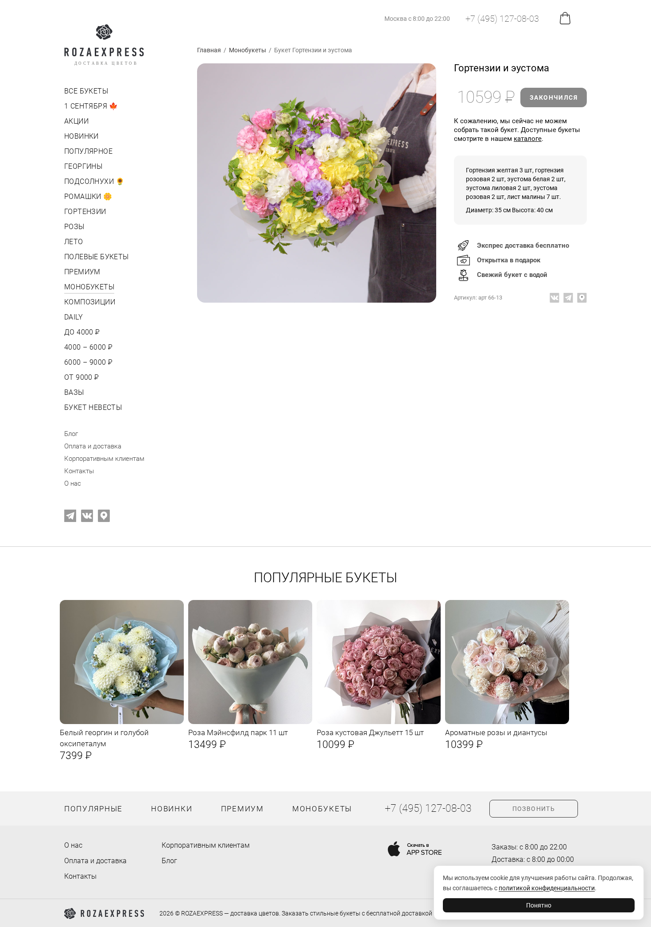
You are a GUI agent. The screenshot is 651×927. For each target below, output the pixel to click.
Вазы (74, 392)
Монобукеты (89, 287)
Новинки (81, 136)
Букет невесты (93, 407)
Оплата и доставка (92, 446)
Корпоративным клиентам (104, 459)
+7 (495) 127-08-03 (502, 18)
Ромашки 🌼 (88, 196)
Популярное (88, 151)
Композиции (89, 302)
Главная (209, 50)
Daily (73, 317)
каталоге (528, 139)
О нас (72, 483)
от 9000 (80, 377)
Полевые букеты (96, 257)
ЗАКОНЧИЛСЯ (553, 97)
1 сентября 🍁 (91, 106)
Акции (76, 121)
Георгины (83, 166)
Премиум (82, 272)
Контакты (79, 471)
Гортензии (85, 211)
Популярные (93, 808)
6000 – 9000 (87, 362)
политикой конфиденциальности (547, 888)
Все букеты (86, 91)
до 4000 (81, 332)
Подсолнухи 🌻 (94, 181)
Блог (71, 434)
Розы (74, 226)
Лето (73, 242)
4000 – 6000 (87, 347)
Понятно (538, 905)
